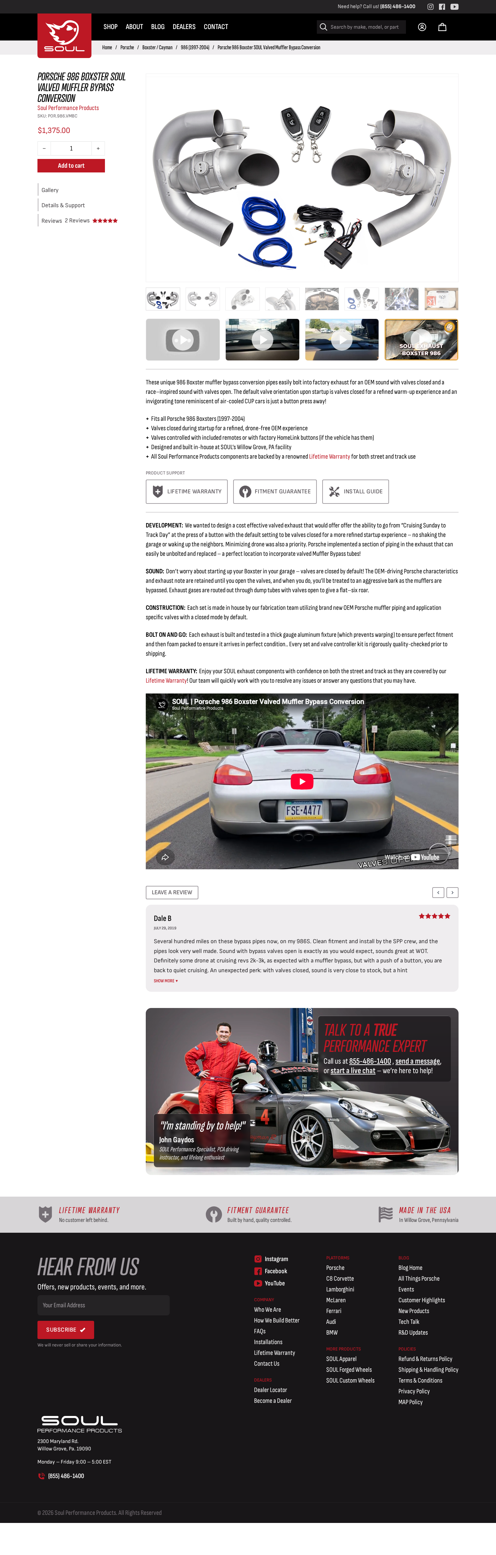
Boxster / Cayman (157, 47)
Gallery (50, 190)
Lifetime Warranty (194, 491)
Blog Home (410, 1268)
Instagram (276, 1259)
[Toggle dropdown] (422, 27)
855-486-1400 (370, 1061)
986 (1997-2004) (195, 47)
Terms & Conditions (420, 1380)
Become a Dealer (273, 1401)
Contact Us (266, 1364)
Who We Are (267, 1310)
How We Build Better (277, 1320)
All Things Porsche (419, 1279)
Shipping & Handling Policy (428, 1370)
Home (107, 47)
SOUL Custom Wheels (350, 1380)
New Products (413, 1311)
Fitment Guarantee (283, 491)
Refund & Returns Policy (425, 1359)
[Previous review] (438, 892)
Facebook (276, 1271)
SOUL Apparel (341, 1359)
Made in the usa (425, 1210)
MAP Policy (410, 1402)
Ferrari (333, 1311)
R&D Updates (413, 1333)
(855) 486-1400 (397, 6)
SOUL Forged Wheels (349, 1370)
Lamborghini (340, 1289)
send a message (417, 1061)
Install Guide (363, 491)
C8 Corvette (340, 1279)
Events (406, 1289)
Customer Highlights (421, 1300)
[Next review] (452, 892)
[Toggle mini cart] (442, 27)
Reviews (77, 221)
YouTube (275, 1283)
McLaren (336, 1300)
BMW (332, 1333)
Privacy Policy (414, 1391)
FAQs (260, 1331)
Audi (331, 1322)
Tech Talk (408, 1322)
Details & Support (63, 205)
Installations (268, 1342)
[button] (183, 339)
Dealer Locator (270, 1390)
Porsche (127, 47)
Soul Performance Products (68, 108)
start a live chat (353, 1071)
